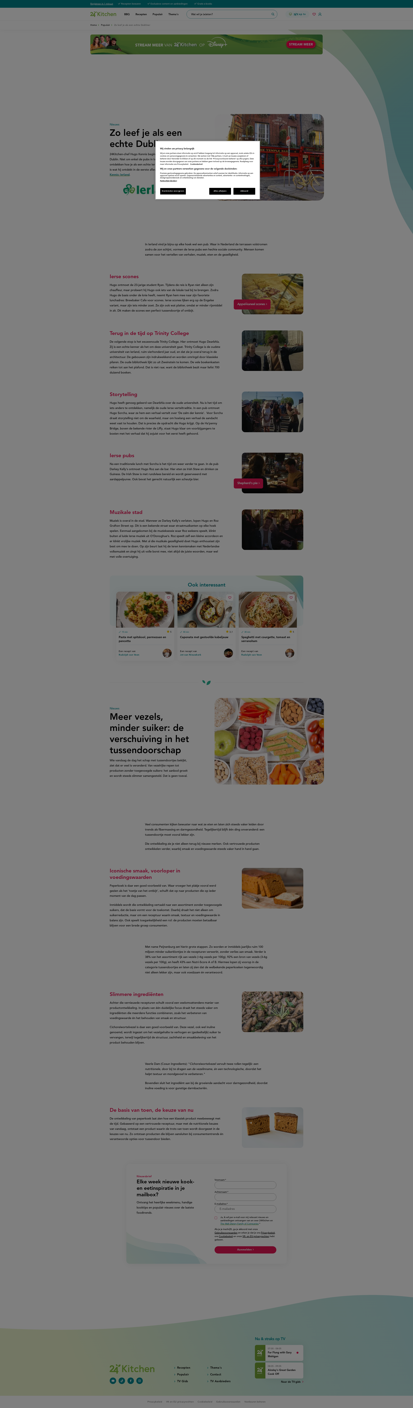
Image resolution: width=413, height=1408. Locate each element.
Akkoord (244, 191)
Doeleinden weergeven (173, 191)
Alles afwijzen (220, 191)
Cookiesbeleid (196, 164)
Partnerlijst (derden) (168, 181)
